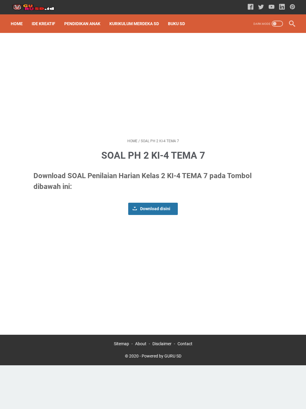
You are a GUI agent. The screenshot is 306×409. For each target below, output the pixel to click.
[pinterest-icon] (292, 7)
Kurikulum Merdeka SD (134, 23)
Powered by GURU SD (161, 356)
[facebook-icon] (250, 7)
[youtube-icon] (271, 7)
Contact (185, 343)
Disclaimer (162, 343)
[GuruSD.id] (37, 7)
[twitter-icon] (261, 7)
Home (17, 23)
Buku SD (176, 23)
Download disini (155, 208)
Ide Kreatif (43, 23)
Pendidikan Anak (82, 23)
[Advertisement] (153, 86)
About (140, 343)
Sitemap (121, 343)
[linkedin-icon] (282, 7)
